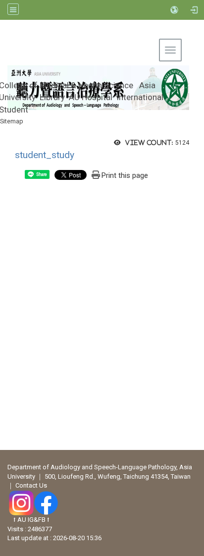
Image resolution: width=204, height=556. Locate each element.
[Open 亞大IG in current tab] (21, 502)
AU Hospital (90, 97)
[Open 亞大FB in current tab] (46, 502)
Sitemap (11, 121)
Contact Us (31, 485)
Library (52, 97)
